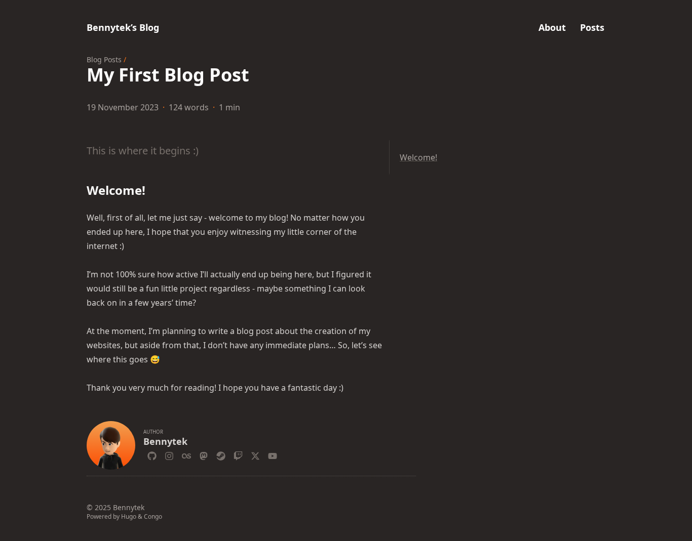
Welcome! (418, 157)
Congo (153, 516)
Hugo (128, 516)
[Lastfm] (186, 454)
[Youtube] (272, 454)
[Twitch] (238, 454)
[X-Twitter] (255, 454)
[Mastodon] (203, 454)
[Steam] (220, 454)
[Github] (152, 454)
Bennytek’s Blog (123, 27)
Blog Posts (104, 59)
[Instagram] (169, 454)
